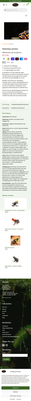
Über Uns (4, 307)
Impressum (19, 399)
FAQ (3, 313)
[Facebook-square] (3, 345)
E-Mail (4, 353)
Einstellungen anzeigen (15, 396)
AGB (3, 330)
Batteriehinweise (6, 334)
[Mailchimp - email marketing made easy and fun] (24, 360)
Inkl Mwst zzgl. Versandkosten (13, 52)
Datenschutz (12, 399)
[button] (4, 5)
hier (25, 95)
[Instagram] (6, 345)
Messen (4, 309)
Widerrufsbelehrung (7, 328)
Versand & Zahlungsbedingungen (10, 336)
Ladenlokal (5, 315)
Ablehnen (15, 392)
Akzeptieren (15, 388)
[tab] (5, 104)
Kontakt (16, 77)
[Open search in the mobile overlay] (15, 10)
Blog (3, 317)
